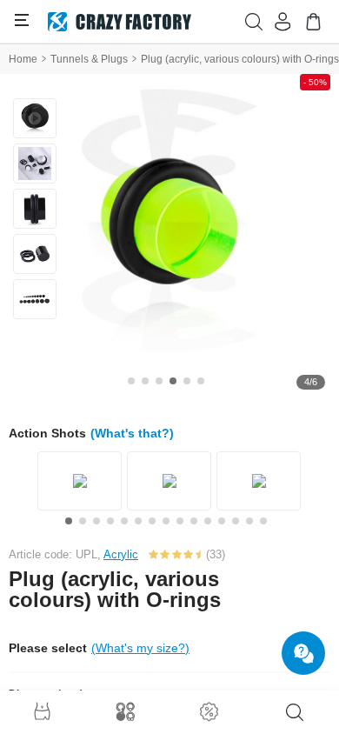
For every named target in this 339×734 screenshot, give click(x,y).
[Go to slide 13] (235, 520)
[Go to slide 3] (159, 380)
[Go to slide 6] (200, 380)
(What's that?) (132, 433)
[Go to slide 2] (145, 380)
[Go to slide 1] (131, 380)
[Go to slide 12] (221, 520)
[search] (294, 712)
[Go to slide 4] (173, 380)
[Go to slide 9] (179, 520)
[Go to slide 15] (263, 520)
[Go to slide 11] (207, 520)
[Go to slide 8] (166, 520)
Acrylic (120, 554)
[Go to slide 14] (249, 520)
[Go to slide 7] (152, 520)
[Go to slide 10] (193, 520)
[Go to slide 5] (186, 380)
